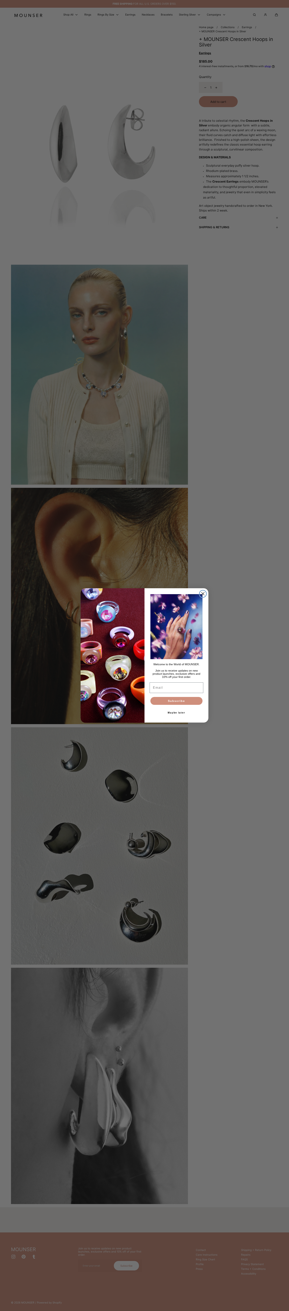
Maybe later (176, 713)
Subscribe (176, 701)
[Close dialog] (202, 593)
